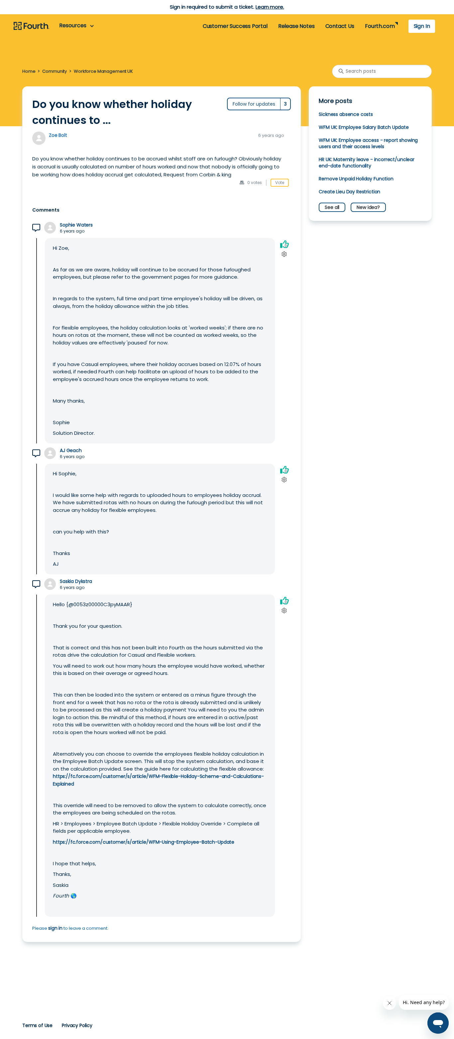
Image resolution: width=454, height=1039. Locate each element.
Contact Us (339, 26)
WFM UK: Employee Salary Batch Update (363, 127)
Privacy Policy (77, 1025)
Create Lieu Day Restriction (349, 191)
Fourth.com (380, 26)
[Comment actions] (284, 254)
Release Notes (296, 26)
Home (28, 71)
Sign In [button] (422, 26)
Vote (279, 182)
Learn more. (270, 6)
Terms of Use (37, 1025)
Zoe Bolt (58, 135)
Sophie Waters (76, 225)
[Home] (31, 26)
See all (332, 207)
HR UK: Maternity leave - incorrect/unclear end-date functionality (366, 162)
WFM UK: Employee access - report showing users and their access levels (368, 143)
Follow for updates (254, 104)
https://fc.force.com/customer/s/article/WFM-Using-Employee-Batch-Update (143, 842)
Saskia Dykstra (76, 581)
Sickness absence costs (346, 114)
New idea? (368, 207)
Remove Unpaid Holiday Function (356, 178)
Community (54, 71)
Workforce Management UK (103, 71)
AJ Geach (71, 450)
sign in (55, 928)
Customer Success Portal (235, 26)
